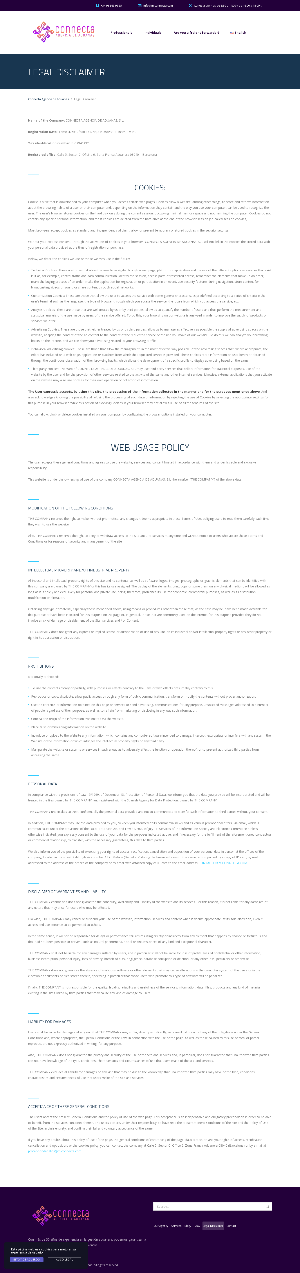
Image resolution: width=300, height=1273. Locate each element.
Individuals (153, 32)
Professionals (121, 32)
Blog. (187, 1226)
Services (176, 1226)
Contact (231, 1226)
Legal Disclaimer (213, 1226)
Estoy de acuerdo (26, 1259)
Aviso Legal (64, 1259)
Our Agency (161, 1226)
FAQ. (197, 1226)
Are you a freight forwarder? (196, 32)
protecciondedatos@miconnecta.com (54, 1151)
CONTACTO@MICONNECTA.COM (223, 863)
